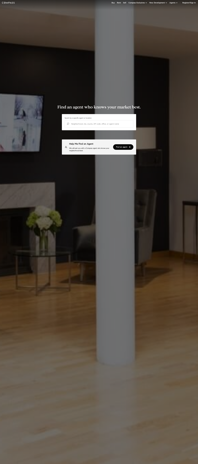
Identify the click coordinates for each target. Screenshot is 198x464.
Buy (113, 3)
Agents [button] (172, 3)
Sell (124, 3)
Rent (119, 3)
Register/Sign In (189, 3)
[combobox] (99, 124)
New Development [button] (157, 3)
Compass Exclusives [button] (136, 3)
